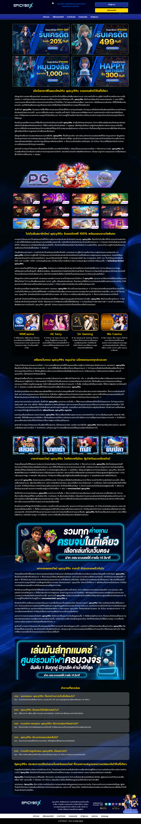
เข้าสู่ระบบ (111, 4)
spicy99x (79, 821)
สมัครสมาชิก (111, 10)
